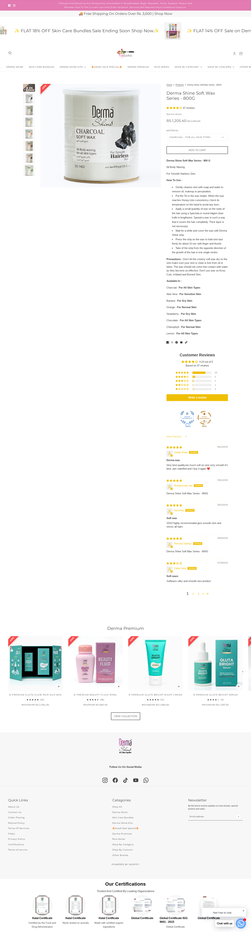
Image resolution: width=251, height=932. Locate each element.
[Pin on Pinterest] (176, 342)
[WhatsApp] (146, 780)
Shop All (117, 806)
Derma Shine (174, 114)
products (180, 85)
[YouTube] (135, 780)
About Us (13, 806)
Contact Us (15, 812)
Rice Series (118, 839)
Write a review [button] (197, 397)
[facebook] (9, 5)
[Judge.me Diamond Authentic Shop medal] (187, 418)
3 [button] (198, 593)
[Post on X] (172, 342)
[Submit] (238, 816)
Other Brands (120, 855)
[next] (243, 672)
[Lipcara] (125, 54)
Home (169, 85)
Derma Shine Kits (122, 823)
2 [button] (193, 593)
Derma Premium (125, 628)
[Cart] (241, 53)
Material (172, 130)
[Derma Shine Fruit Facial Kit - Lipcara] (154, 30)
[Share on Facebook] (167, 342)
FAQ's (11, 833)
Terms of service (17, 849)
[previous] (8, 672)
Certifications (16, 844)
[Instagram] (105, 780)
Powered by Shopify (126, 864)
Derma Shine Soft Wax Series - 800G (190, 96)
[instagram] (14, 5)
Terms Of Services (18, 828)
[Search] (10, 53)
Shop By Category (123, 844)
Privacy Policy (16, 839)
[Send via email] (181, 342)
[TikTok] (125, 780)
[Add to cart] (58, 686)
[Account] (234, 53)
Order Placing (16, 817)
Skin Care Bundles (123, 817)
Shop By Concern (122, 849)
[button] (174, 107)
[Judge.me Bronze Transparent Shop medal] (204, 418)
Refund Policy (16, 823)
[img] (174, 447)
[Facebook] (115, 780)
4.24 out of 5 (206, 361)
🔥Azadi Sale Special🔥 (125, 828)
